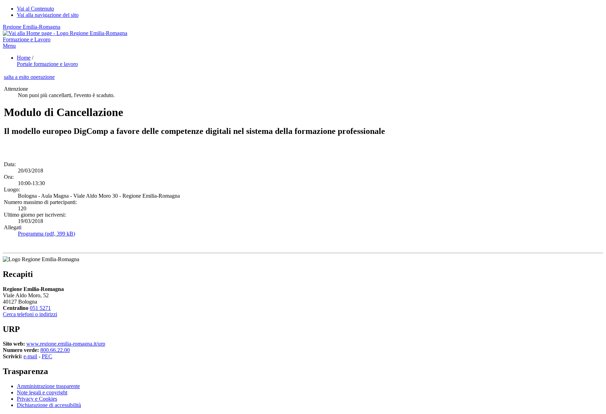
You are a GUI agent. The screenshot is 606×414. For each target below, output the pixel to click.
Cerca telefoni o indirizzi (30, 314)
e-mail (30, 356)
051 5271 (40, 308)
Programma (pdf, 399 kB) (46, 234)
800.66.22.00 (55, 350)
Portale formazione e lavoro (47, 64)
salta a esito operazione (29, 77)
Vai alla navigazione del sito (48, 15)
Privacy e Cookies (37, 399)
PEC (47, 356)
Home (24, 58)
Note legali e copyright (42, 392)
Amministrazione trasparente (48, 386)
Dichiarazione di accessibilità (49, 405)
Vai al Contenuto (35, 9)
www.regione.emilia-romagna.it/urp (65, 344)
